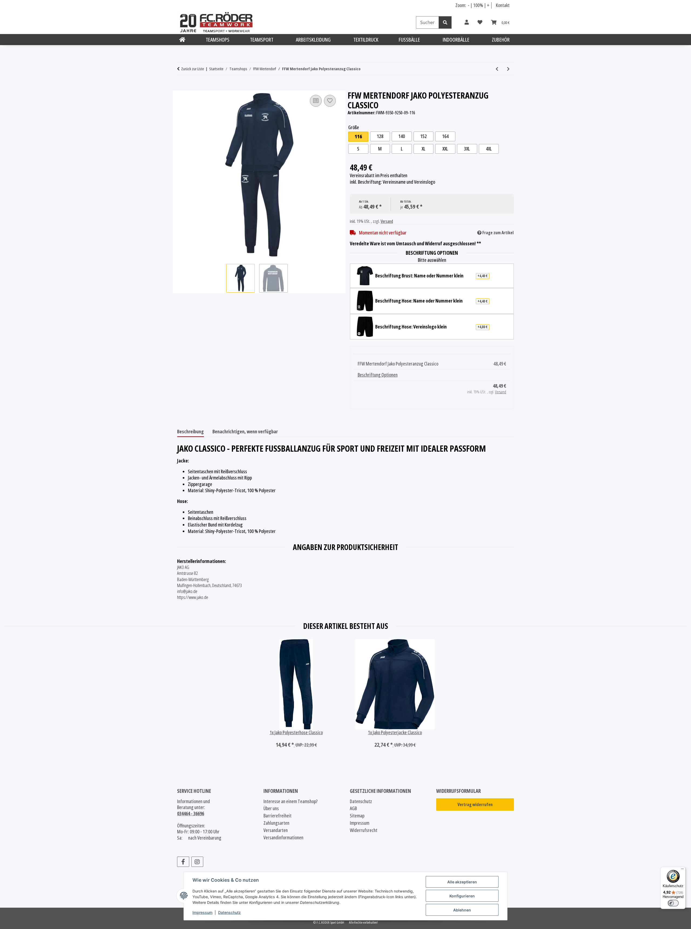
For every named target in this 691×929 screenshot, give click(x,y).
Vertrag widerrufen (475, 804)
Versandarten (275, 830)
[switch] (673, 903)
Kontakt (503, 5)
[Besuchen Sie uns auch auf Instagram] (197, 862)
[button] (466, 22)
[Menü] (682, 870)
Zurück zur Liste (192, 68)
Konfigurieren (462, 896)
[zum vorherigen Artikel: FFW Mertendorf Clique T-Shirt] (497, 69)
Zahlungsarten (276, 823)
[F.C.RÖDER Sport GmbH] (182, 39)
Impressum (202, 912)
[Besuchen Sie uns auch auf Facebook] (183, 862)
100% (478, 5)
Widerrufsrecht (363, 830)
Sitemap (357, 816)
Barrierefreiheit (277, 816)
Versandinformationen (283, 837)
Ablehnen (462, 910)
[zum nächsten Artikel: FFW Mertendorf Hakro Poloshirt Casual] (508, 69)
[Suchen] (445, 22)
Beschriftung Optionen (378, 374)
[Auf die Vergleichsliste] (316, 101)
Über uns (271, 808)
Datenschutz (229, 912)
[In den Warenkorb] (181, 87)
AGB (353, 808)
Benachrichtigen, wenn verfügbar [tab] (245, 431)
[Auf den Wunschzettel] (330, 101)
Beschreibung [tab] (190, 431)
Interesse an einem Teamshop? (290, 801)
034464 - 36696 (190, 813)
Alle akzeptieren (462, 882)
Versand (387, 221)
